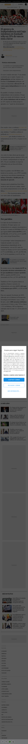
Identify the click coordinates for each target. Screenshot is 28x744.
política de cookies (19, 370)
